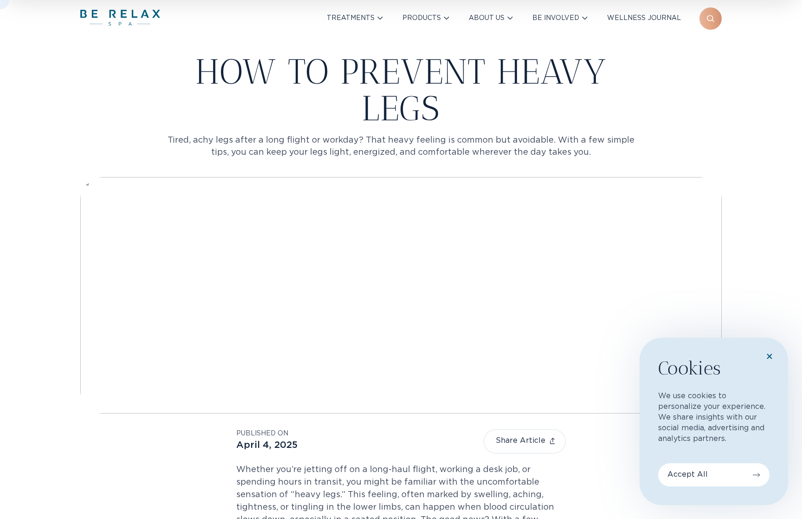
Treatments (351, 18)
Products (421, 18)
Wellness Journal (644, 18)
